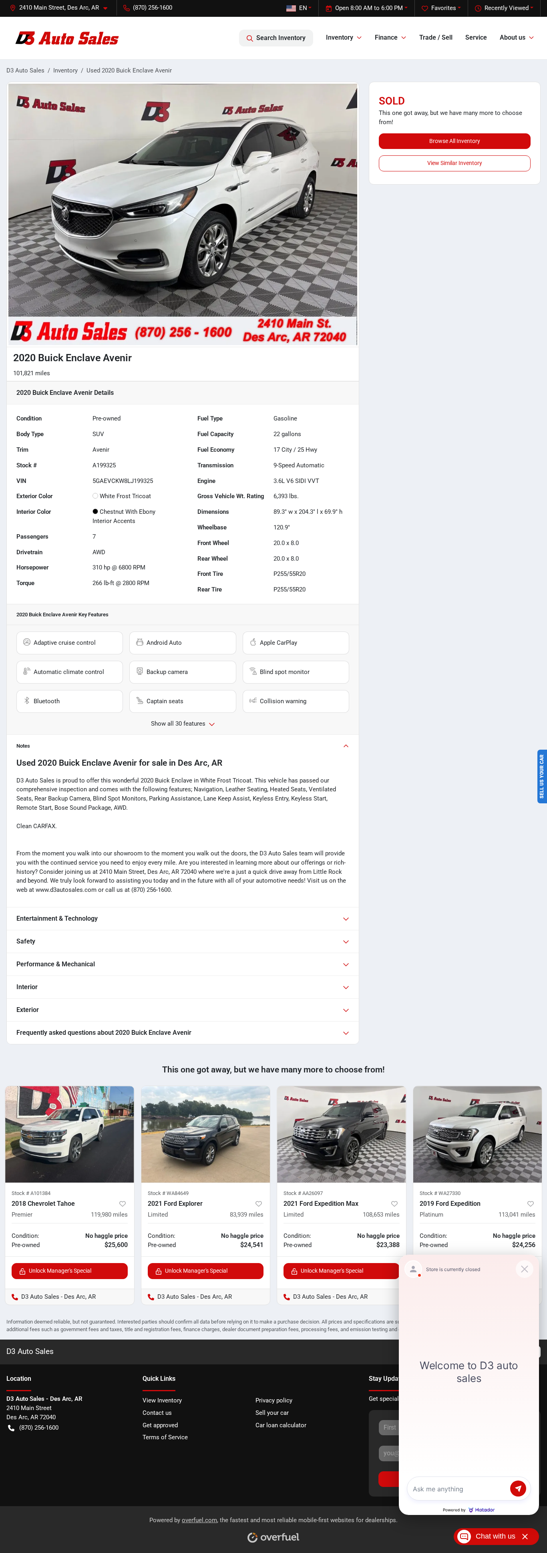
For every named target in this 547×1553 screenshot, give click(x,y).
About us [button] (512, 37)
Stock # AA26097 (303, 1193)
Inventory (65, 70)
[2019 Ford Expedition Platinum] (477, 1134)
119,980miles (109, 1214)
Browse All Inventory (454, 141)
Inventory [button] (339, 37)
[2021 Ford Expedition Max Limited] (341, 1134)
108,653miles (381, 1214)
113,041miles (517, 1214)
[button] (61, 8)
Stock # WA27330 (440, 1193)
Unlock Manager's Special (60, 1270)
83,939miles (246, 1214)
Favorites (443, 8)
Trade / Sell (435, 37)
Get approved (160, 1425)
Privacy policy (273, 1400)
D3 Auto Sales (25, 70)
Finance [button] (386, 37)
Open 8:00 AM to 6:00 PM (369, 8)
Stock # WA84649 (168, 1193)
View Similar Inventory (454, 163)
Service (476, 37)
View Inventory (162, 1400)
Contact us (157, 1412)
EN (303, 8)
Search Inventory (281, 38)
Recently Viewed (507, 8)
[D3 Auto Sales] (68, 38)
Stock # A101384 (31, 1193)
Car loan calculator (280, 1425)
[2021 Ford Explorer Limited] (205, 1134)
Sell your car (272, 1412)
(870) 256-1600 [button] (152, 7)
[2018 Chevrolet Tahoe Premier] (69, 1134)
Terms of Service (165, 1437)
